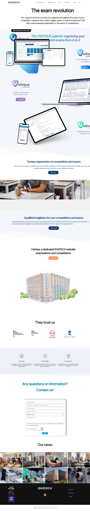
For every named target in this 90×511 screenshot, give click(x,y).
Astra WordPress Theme (52, 507)
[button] (45, 2)
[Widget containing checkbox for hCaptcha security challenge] (35, 429)
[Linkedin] (45, 495)
